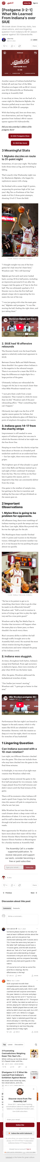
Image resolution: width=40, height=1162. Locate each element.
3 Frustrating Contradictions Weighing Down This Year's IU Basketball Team (13, 1053)
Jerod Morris (18, 1064)
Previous (9, 893)
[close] (33, 1089)
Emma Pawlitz (19, 1085)
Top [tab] (4, 1045)
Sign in (35, 3)
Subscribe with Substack (21, 1133)
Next (32, 893)
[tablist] (11, 908)
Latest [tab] (10, 1045)
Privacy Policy (27, 1143)
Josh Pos (10, 38)
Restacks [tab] (16, 908)
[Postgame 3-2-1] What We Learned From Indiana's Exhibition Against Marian (14, 1075)
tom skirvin (11, 929)
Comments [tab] (7, 908)
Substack (9, 1157)
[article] (20, 1058)
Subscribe (27, 3)
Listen (35, 40)
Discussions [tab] (19, 1045)
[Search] (36, 1044)
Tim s (9, 980)
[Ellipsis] (37, 928)
